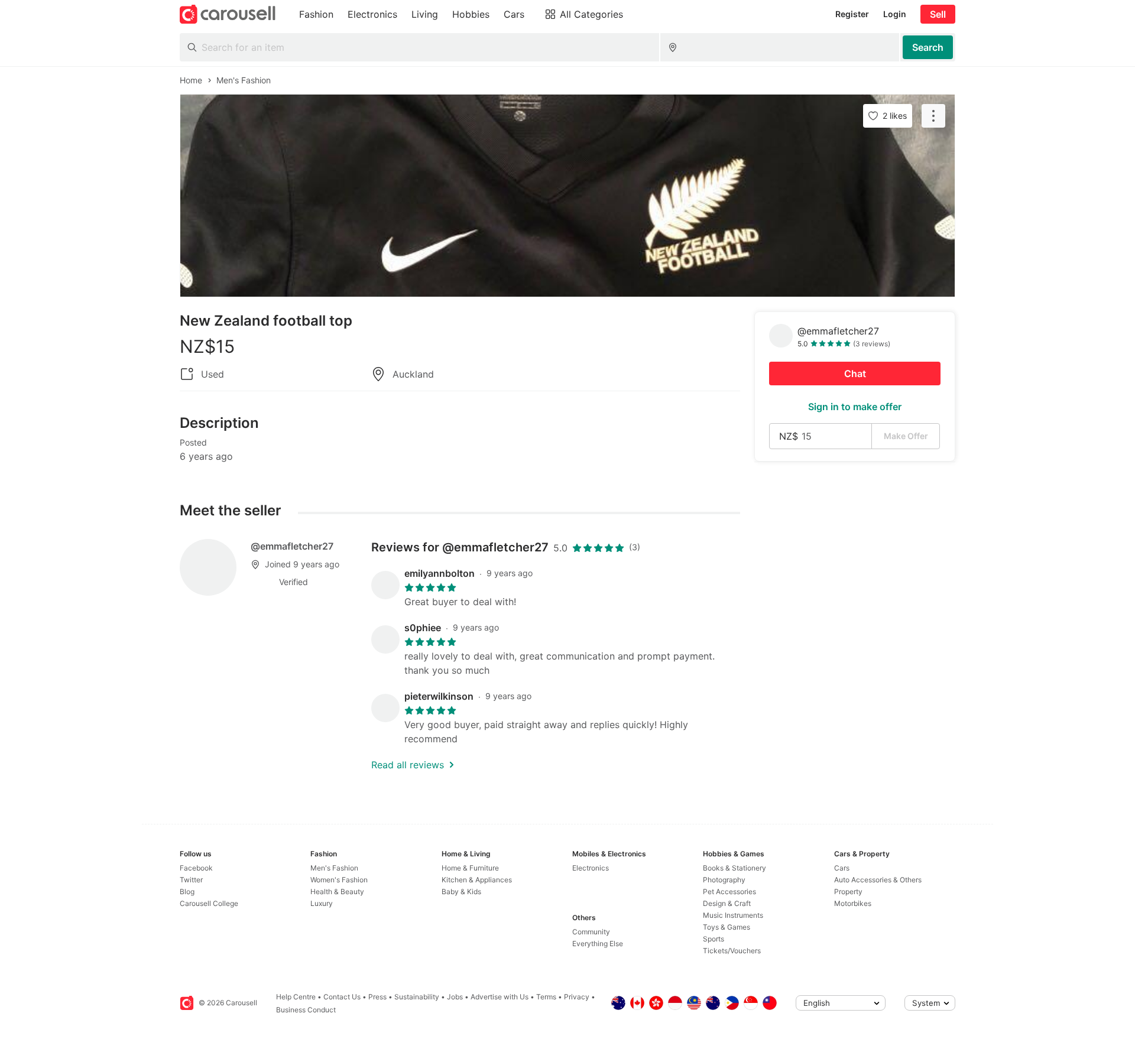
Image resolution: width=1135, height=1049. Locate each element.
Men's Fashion (334, 867)
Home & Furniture (470, 867)
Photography (724, 879)
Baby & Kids (461, 891)
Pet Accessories (729, 891)
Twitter (191, 879)
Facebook (196, 867)
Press (377, 996)
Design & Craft (727, 903)
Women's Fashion (339, 879)
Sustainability (416, 996)
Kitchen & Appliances (477, 879)
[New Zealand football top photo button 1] (567, 196)
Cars (841, 867)
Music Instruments (733, 915)
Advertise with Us (499, 996)
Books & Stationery (734, 867)
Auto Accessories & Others (878, 879)
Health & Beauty (337, 891)
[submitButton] (928, 47)
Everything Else (597, 943)
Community (591, 931)
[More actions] (933, 116)
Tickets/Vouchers (732, 950)
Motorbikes (852, 903)
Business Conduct (306, 1009)
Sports (713, 938)
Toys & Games (726, 927)
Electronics (590, 867)
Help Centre (296, 996)
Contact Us (342, 996)
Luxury (321, 903)
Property (848, 891)
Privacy (576, 996)
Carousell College (209, 903)
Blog (187, 891)
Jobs (455, 996)
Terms (546, 996)
